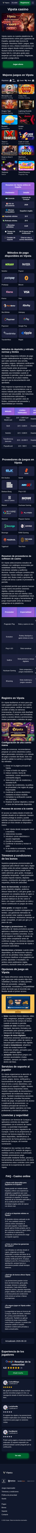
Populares (5, 80)
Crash (22, 80)
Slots (29, 80)
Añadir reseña (18, 1373)
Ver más (18, 1455)
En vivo (14, 80)
